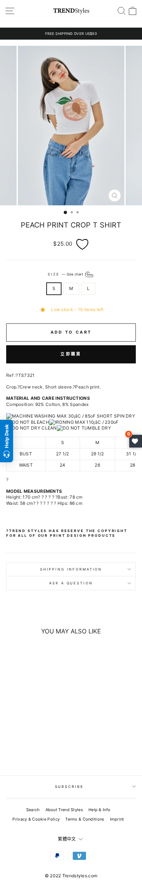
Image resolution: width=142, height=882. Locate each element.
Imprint (117, 819)
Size (66, 274)
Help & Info (99, 809)
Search (33, 809)
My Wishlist (135, 441)
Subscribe (69, 787)
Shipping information (71, 569)
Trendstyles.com (80, 875)
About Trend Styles (64, 809)
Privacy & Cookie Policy (36, 819)
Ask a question (70, 583)
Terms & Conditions (84, 819)
